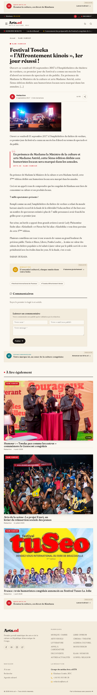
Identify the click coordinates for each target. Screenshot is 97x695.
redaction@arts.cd (60, 682)
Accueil (12, 38)
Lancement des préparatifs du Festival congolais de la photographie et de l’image (41, 31)
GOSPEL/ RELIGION (81, 657)
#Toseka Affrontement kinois (52, 283)
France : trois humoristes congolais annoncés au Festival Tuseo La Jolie (47, 590)
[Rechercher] (90, 23)
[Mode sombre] (85, 23)
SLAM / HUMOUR (24, 38)
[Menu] (6, 23)
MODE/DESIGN (80, 647)
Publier (18, 341)
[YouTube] (11, 647)
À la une (7, 670)
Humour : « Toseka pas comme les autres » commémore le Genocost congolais (30, 445)
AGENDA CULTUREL (82, 643)
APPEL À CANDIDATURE (57, 648)
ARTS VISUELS (57, 639)
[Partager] (84, 96)
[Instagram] (17, 647)
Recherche (8, 674)
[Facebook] (6, 647)
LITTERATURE (57, 643)
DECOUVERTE (57, 654)
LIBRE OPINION (80, 635)
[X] (22, 647)
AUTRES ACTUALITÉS (60, 657)
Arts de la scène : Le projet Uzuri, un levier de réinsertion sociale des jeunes (27, 518)
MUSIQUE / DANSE (59, 635)
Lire (89, 449)
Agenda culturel (10, 678)
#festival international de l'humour (24, 283)
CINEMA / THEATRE (82, 639)
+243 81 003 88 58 (61, 678)
